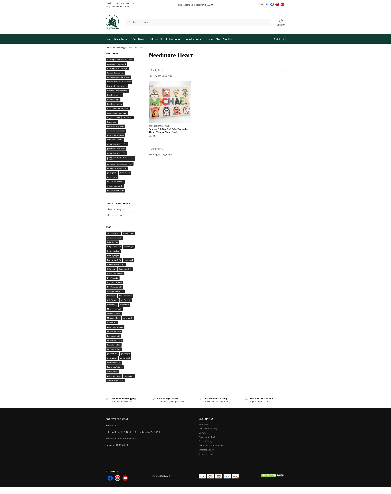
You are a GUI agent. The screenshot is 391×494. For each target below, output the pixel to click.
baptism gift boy (113, 251)
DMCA (202, 433)
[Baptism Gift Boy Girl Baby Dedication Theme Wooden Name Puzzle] (170, 102)
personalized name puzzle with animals (118, 159)
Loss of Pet (124, 305)
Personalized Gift (113, 336)
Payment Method (207, 437)
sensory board (112, 372)
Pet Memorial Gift (113, 363)
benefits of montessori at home (118, 77)
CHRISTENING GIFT (115, 265)
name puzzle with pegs (115, 135)
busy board (129, 260)
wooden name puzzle (114, 186)
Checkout (281, 25)
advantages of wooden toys (117, 68)
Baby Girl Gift (112, 242)
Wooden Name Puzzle (115, 380)
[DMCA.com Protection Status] (272, 477)
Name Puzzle (112, 322)
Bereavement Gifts (114, 260)
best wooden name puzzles (117, 86)
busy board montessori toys (117, 91)
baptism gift (128, 247)
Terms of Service (207, 454)
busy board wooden (114, 104)
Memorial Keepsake (114, 309)
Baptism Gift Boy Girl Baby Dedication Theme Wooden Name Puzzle (168, 130)
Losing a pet (111, 122)
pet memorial (125, 358)
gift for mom (125, 300)
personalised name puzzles (116, 144)
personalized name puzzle (116, 153)
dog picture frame (113, 117)
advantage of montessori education (119, 59)
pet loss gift (125, 354)
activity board (128, 233)
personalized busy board (116, 149)
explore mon (128, 117)
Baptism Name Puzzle (160, 126)
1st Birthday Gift (113, 233)
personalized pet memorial (116, 168)
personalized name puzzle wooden (119, 164)
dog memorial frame (114, 282)
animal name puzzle (114, 238)
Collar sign (111, 269)
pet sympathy (112, 177)
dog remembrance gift (115, 291)
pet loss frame (112, 354)
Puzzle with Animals (114, 367)
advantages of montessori (116, 64)
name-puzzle (127, 318)
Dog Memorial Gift (114, 287)
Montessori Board (113, 314)
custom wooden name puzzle (117, 108)
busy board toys (113, 100)
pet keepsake (111, 173)
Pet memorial (125, 173)
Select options (170, 142)
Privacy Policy (205, 441)
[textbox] (114, 215)
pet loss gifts (111, 358)
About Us (203, 424)
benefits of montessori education (119, 82)
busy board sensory (114, 95)
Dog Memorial (112, 278)
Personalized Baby (114, 331)
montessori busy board (115, 126)
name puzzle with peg (115, 327)
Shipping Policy (206, 449)
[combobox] (114, 215)
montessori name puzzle (116, 131)
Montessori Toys (113, 318)
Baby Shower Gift (114, 247)
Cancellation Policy (208, 428)
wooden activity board (115, 182)
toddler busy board (114, 376)
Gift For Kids (112, 300)
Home (108, 47)
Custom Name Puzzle (115, 273)
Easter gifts (111, 296)
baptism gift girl (113, 256)
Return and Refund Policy (211, 445)
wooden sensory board (115, 191)
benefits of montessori (115, 73)
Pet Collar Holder (113, 345)
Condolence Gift (125, 269)
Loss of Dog (111, 305)
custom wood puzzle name (116, 113)
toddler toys (129, 376)
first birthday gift (125, 296)
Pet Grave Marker (113, 349)
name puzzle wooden (114, 140)
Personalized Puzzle (114, 340)
